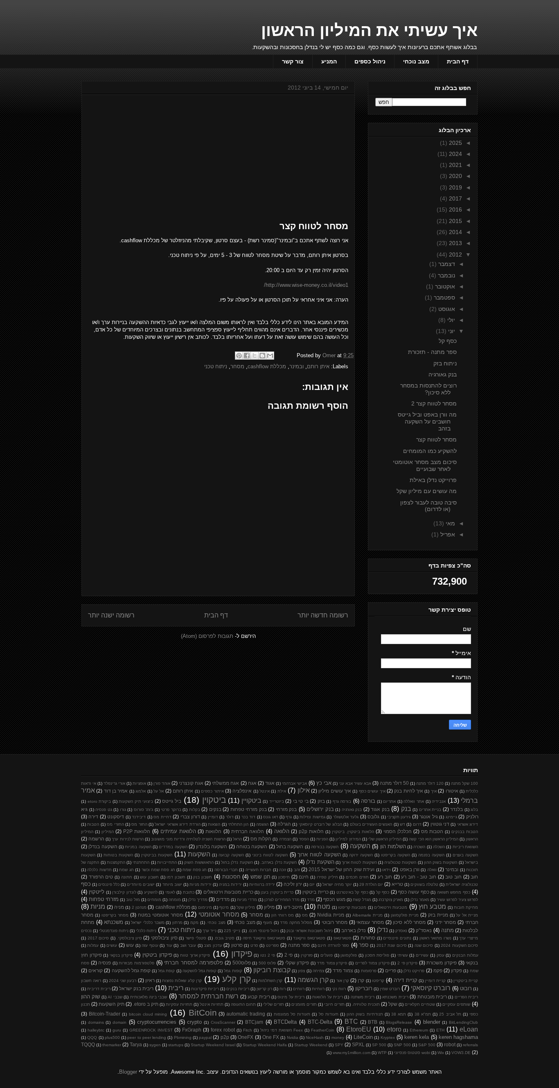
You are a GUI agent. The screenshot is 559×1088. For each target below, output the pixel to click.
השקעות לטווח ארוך (359, 862)
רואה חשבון (91, 980)
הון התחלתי (238, 824)
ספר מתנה (299, 945)
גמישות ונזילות (312, 817)
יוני (450, 331)
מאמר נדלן (419, 899)
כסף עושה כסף (413, 891)
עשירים (422, 955)
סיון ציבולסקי (164, 937)
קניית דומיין (435, 980)
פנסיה (104, 962)
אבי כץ (323, 783)
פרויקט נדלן (413, 971)
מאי (449, 523)
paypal (205, 1037)
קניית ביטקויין (465, 980)
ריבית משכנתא (395, 997)
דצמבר (446, 264)
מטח (323, 906)
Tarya (136, 1044)
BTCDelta (285, 1022)
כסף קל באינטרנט (352, 892)
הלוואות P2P (136, 831)
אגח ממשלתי (225, 783)
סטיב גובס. (224, 938)
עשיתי (402, 955)
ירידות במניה (230, 884)
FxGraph (191, 1029)
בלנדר (456, 809)
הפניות (322, 839)
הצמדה (285, 839)
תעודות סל (328, 1014)
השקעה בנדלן (102, 846)
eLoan (469, 1029)
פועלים (326, 955)
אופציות (139, 783)
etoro (394, 1029)
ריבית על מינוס (290, 997)
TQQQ (88, 1044)
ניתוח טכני (215, 366)
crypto (194, 1022)
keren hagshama (458, 1037)
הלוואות (213, 831)
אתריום (389, 801)
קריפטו (378, 980)
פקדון (456, 970)
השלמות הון (393, 846)
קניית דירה (405, 980)
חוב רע (385, 876)
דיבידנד (139, 817)
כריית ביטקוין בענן (277, 892)
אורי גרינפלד (114, 783)
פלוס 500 (267, 963)
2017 (454, 198)
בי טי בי (301, 801)
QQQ (92, 1037)
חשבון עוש (149, 877)
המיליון (107, 831)
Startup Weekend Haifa (265, 1045)
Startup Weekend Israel (213, 1045)
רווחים (298, 989)
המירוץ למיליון (348, 839)
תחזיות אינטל (211, 1004)
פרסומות (368, 971)
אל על (158, 791)
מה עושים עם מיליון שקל (427, 491)
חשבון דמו (176, 877)
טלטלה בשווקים (424, 884)
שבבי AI (115, 997)
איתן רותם (318, 366)
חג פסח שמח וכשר (158, 869)
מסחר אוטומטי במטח (160, 914)
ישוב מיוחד (172, 884)
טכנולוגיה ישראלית (462, 884)
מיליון (269, 907)
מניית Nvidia (330, 914)
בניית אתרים (430, 809)
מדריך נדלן (197, 899)
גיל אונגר (428, 816)
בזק (321, 801)
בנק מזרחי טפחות (248, 809)
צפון (301, 971)
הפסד (304, 839)
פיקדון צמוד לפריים (372, 963)
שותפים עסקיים (456, 1004)
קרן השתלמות (270, 980)
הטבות (93, 824)
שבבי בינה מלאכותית (148, 997)
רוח (283, 989)
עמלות (93, 945)
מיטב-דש (293, 907)
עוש (130, 945)
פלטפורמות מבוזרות (136, 963)
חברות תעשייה (258, 869)
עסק (440, 955)
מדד (311, 899)
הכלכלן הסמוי (397, 831)
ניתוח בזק (445, 363)
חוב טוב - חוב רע (418, 876)
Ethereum (419, 1030)
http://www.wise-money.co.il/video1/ (306, 285)
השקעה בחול (289, 846)
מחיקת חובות (466, 907)
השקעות (199, 854)
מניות (97, 906)
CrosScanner (223, 1022)
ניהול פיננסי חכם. (263, 930)
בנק (406, 808)
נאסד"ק (424, 930)
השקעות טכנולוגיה (400, 862)
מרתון (177, 922)
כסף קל (448, 341)
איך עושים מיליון (334, 790)
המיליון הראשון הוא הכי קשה (433, 839)
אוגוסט (446, 309)
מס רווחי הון (282, 915)
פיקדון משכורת (441, 962)
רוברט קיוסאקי (431, 987)
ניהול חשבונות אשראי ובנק (309, 930)
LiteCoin (363, 1037)
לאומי (170, 892)
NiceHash (315, 1037)
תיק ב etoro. (145, 1004)
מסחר (237, 366)
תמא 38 (398, 1014)
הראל (237, 839)
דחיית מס (162, 817)
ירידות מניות (200, 884)
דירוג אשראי (467, 824)
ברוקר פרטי (171, 809)
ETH (440, 1030)
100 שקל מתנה (464, 783)
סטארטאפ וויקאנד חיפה (264, 938)
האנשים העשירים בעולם (371, 824)
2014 (454, 232)
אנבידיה (439, 801)
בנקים (215, 809)
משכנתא (113, 922)
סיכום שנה (424, 945)
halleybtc (96, 1030)
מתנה (447, 930)
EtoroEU (358, 1029)
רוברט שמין (390, 989)
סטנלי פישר (195, 938)
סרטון (237, 945)
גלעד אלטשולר (345, 817)
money (337, 1037)
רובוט (466, 988)
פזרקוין (307, 955)
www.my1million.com (351, 1052)
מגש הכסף (334, 899)
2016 (454, 209)
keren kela (416, 1037)
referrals (470, 1045)
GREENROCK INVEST (151, 1030)
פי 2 (288, 954)
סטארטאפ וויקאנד (309, 938)
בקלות (194, 809)
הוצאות (214, 824)
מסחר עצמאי (370, 922)
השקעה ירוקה (361, 855)
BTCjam (254, 1022)
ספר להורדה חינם (333, 945)
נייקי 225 (232, 930)
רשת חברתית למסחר (208, 996)
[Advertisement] (218, 159)
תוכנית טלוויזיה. (366, 1004)
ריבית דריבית (98, 989)
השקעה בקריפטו (395, 855)
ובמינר (296, 366)
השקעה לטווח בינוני (270, 855)
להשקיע (151, 892)
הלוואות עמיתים (178, 831)
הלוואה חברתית (247, 831)
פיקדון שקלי (297, 962)
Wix (440, 1052)
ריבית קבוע (259, 996)
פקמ (437, 970)
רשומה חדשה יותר (323, 615)
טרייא (397, 884)
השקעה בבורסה (324, 847)
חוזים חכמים (357, 877)
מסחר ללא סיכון (409, 922)
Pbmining (183, 1037)
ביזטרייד (276, 801)
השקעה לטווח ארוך (319, 854)
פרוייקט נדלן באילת (433, 480)
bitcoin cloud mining (148, 1014)
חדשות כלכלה (99, 869)
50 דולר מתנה (394, 783)
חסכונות (231, 877)
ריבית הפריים (466, 997)
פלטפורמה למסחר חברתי (193, 963)
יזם (312, 884)
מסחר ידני (445, 922)
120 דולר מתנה (430, 783)
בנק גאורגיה (442, 374)
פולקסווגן (348, 955)
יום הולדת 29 (371, 884)
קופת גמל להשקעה (131, 970)
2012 (454, 254)
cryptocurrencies (156, 1022)
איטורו (452, 790)
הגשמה (262, 824)
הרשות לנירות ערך (127, 839)
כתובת (188, 892)
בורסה (368, 801)
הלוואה (281, 831)
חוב (474, 876)
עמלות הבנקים (465, 955)
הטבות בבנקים (464, 831)
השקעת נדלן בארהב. (278, 862)
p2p (225, 1037)
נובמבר (445, 275)
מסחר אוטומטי (218, 914)
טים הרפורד (101, 876)
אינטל (264, 791)
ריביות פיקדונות (205, 989)
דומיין (213, 817)
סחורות (368, 937)
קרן (361, 980)
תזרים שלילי (273, 1004)
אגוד (270, 783)
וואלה (432, 869)
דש (402, 824)
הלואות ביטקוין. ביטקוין (353, 831)
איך (434, 791)
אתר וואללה (413, 801)
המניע (329, 61)
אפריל (447, 534)
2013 (454, 243)
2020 (454, 176)
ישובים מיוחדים (141, 884)
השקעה (360, 845)
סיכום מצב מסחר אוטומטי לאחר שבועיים (425, 465)
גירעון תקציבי (398, 817)
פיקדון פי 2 (407, 963)
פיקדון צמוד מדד (332, 963)
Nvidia (292, 1037)
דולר (230, 817)
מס (305, 915)
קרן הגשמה (313, 979)
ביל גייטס (171, 801)
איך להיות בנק (408, 790)
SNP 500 (402, 1045)
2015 (454, 221)
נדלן (382, 929)
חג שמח (126, 869)
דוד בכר (248, 817)
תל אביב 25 (450, 1014)
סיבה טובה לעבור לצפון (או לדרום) (428, 506)
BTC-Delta (320, 1022)
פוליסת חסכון (377, 955)
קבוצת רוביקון (272, 969)
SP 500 (379, 1045)
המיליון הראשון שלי (384, 839)
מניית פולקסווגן (405, 915)
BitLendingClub (463, 1022)
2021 (454, 165)
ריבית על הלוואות (327, 997)
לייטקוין (96, 892)
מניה (119, 907)
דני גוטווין (440, 824)
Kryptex (388, 1037)
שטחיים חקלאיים (420, 1004)
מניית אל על (467, 915)
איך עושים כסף (372, 791)
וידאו (386, 869)
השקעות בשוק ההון (441, 862)
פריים (390, 970)
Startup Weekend (310, 1045)
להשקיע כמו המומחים (430, 451)
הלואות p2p (311, 831)
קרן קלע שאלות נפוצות (182, 980)
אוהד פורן (161, 783)
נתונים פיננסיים (397, 938)
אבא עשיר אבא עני (355, 783)
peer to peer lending (146, 1037)
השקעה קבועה (231, 855)
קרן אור (342, 980)
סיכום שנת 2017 (391, 945)
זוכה (282, 869)
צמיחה (318, 971)
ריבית (176, 987)
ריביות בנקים (237, 989)
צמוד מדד (343, 970)
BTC (351, 1021)
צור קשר (293, 61)
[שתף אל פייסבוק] (247, 355)
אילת (281, 791)
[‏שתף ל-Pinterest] (239, 355)
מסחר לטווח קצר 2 (434, 403)
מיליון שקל (246, 907)
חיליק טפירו (327, 877)
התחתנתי (141, 862)
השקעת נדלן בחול (237, 862)
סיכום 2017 (98, 938)
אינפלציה (242, 790)
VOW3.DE (461, 1052)
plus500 (112, 1037)
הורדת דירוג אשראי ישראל (177, 824)
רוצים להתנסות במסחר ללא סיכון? (428, 389)
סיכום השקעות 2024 (459, 945)
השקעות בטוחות (118, 855)
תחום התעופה (243, 1004)
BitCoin (203, 1012)
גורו (123, 809)
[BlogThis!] (262, 355)
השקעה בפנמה (431, 855)
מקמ (194, 922)
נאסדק (401, 930)
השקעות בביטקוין (156, 855)
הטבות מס (432, 831)
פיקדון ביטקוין (157, 955)
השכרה (419, 847)
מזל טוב (133, 899)
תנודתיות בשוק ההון (365, 1014)
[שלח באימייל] (270, 355)
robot (449, 1044)
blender (431, 1022)
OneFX (245, 1037)
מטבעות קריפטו (352, 907)
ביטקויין (251, 800)
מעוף (267, 922)
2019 (454, 187)
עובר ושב (188, 945)
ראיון (150, 980)
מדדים (223, 899)
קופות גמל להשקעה (199, 971)
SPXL (358, 1044)
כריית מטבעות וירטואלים (228, 891)
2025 (454, 143)
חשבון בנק (202, 877)
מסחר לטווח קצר (436, 439)
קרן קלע (236, 979)
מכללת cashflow (267, 366)
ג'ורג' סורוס (143, 809)
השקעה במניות (138, 847)
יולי (450, 320)
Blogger (128, 1072)
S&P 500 (426, 1045)
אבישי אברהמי (294, 783)
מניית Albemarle (367, 915)
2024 (454, 154)
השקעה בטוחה (251, 846)
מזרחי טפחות (104, 899)
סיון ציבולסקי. (129, 938)
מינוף (224, 907)
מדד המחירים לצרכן (282, 899)
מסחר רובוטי (335, 922)
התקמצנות (116, 862)
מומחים (154, 899)
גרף (289, 817)
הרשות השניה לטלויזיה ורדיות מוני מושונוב (188, 839)
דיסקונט (115, 816)
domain (119, 1022)
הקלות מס (260, 838)
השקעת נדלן (320, 862)
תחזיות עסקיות (179, 1004)
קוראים (95, 970)
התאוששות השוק (198, 862)
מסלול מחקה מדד (296, 922)
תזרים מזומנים (304, 1004)
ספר (364, 945)
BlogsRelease (399, 1022)
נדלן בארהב (353, 930)
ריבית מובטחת (432, 996)
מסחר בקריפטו (114, 915)
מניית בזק (438, 914)
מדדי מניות (247, 899)
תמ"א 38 (423, 1014)
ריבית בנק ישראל (136, 988)
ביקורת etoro (99, 801)
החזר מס (139, 824)
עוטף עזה (150, 945)
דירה (93, 816)
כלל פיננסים (108, 884)
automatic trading (245, 1013)
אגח (252, 783)
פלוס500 (241, 962)
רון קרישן (264, 989)
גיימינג (451, 817)
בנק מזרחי (286, 809)
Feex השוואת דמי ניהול (281, 1030)
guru (117, 1030)
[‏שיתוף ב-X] (254, 355)
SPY (339, 1045)
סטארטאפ (343, 938)
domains (96, 1022)
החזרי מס (115, 824)
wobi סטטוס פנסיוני (412, 1052)
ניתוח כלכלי (146, 930)
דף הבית (458, 61)
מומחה (175, 899)
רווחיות (318, 989)
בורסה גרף (342, 801)
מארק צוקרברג (391, 899)
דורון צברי (190, 816)
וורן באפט (409, 869)
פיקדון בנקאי (121, 955)
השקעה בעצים (465, 855)
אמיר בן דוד (116, 790)
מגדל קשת (362, 899)
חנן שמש (260, 877)
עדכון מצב (213, 945)
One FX (270, 1037)
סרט (254, 945)
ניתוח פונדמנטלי (113, 930)
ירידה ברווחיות (262, 884)
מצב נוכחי (416, 61)
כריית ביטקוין (315, 891)
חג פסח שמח (195, 869)
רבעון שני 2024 (123, 980)
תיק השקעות (111, 1004)
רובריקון (363, 988)
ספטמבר (443, 297)
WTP (382, 1052)
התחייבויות (167, 862)
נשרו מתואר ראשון (435, 938)
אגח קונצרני (191, 783)
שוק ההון (90, 996)
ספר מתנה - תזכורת (432, 352)
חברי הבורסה (226, 869)
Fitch (247, 1030)
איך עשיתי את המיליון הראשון (369, 30)
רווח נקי (339, 989)
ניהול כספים (369, 61)
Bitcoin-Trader (104, 1013)
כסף (86, 884)
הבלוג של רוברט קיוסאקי (320, 824)
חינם (304, 876)
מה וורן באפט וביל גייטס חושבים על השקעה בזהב (427, 421)
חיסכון (284, 877)
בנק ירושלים (320, 809)
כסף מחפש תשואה (453, 892)
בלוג (474, 809)
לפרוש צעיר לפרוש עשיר (457, 899)
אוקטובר (444, 286)
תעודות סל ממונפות (292, 1014)
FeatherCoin (322, 1030)
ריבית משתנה (362, 997)
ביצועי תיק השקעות (136, 801)
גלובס (373, 816)
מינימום (205, 907)
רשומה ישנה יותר (111, 615)
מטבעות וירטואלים (390, 907)
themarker (111, 1045)
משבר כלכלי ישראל (147, 922)
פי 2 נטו (267, 955)
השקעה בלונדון (211, 846)
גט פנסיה (103, 809)
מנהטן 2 (139, 907)
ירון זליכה (293, 884)
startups (175, 1045)
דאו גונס (270, 817)
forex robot (223, 1029)
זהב (297, 869)
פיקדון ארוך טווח (195, 955)
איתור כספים (212, 791)
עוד (169, 945)
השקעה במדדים (173, 847)
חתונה (126, 877)
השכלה (439, 847)
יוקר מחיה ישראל (337, 884)
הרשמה (96, 838)
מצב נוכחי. (215, 922)
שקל (392, 1004)
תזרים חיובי (334, 1004)
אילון (304, 790)
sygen (155, 1045)
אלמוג (140, 791)
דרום (417, 824)
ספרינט (272, 945)
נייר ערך (209, 930)
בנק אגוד (380, 809)
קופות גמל (233, 971)
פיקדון (241, 953)
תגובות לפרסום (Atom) (207, 636)
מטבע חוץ (432, 906)
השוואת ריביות (465, 847)
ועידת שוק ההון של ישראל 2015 (341, 869)
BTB (372, 1022)
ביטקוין (214, 799)
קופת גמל (166, 971)
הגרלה (284, 824)
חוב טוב (453, 876)
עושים (111, 945)
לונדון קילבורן (124, 892)
